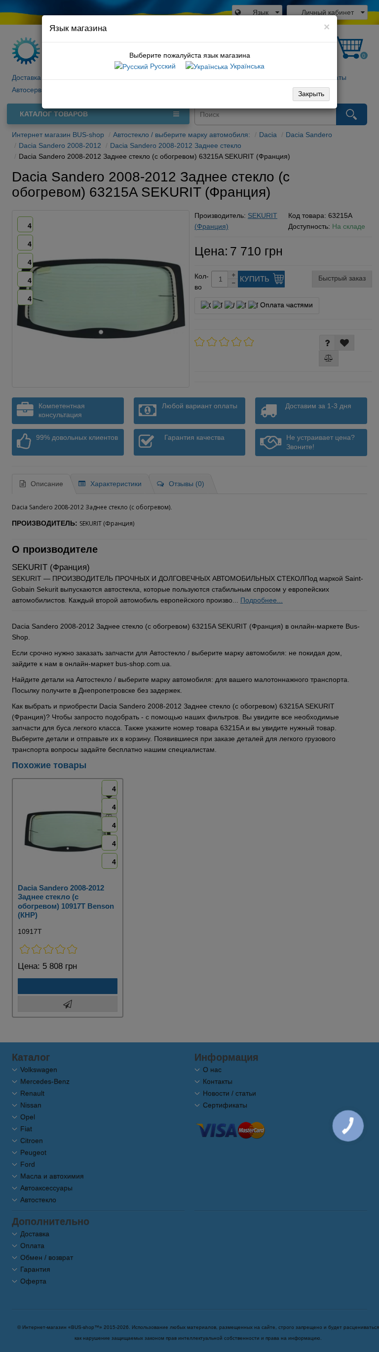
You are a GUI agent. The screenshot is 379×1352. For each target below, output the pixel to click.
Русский (162, 66)
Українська (246, 66)
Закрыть (311, 94)
